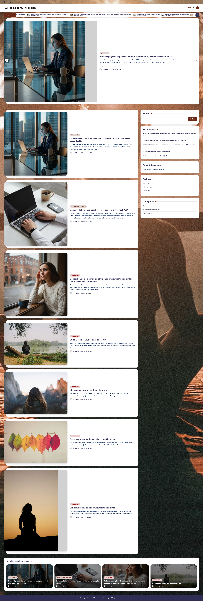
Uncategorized (106, 53)
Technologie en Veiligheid (78, 206)
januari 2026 (147, 191)
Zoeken (146, 113)
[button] (107, 66)
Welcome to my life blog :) (20, 7)
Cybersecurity (75, 134)
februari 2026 (147, 187)
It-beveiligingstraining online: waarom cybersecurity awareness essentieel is (169, 135)
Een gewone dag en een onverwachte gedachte (158, 14)
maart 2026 (147, 183)
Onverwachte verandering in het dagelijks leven (123, 14)
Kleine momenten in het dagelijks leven (92, 14)
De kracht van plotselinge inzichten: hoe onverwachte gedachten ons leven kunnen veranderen (146, 56)
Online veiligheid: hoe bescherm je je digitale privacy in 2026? (99, 210)
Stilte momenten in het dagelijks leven (63, 14)
